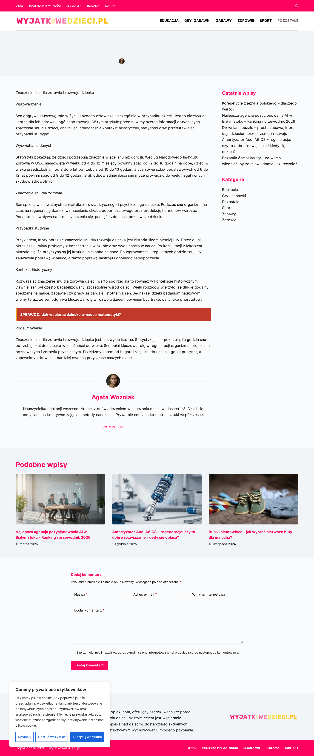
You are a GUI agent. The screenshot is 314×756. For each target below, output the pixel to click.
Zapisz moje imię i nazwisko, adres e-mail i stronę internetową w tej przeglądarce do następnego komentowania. (158, 652)
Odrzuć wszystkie (52, 737)
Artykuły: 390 (113, 426)
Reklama (93, 5)
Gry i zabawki (197, 20)
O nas (19, 5)
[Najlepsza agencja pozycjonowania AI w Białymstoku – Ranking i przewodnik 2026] (60, 499)
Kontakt (111, 5)
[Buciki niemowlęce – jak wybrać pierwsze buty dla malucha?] (253, 499)
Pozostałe (287, 20)
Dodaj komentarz (89, 610)
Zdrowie (245, 20)
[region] (59, 714)
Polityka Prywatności (45, 5)
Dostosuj (24, 737)
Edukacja (169, 20)
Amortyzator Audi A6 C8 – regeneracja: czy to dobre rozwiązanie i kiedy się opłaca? (256, 145)
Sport (266, 20)
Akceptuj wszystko (87, 737)
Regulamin (73, 5)
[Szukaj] (296, 5)
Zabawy (224, 20)
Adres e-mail (145, 594)
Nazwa (81, 594)
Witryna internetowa (208, 594)
